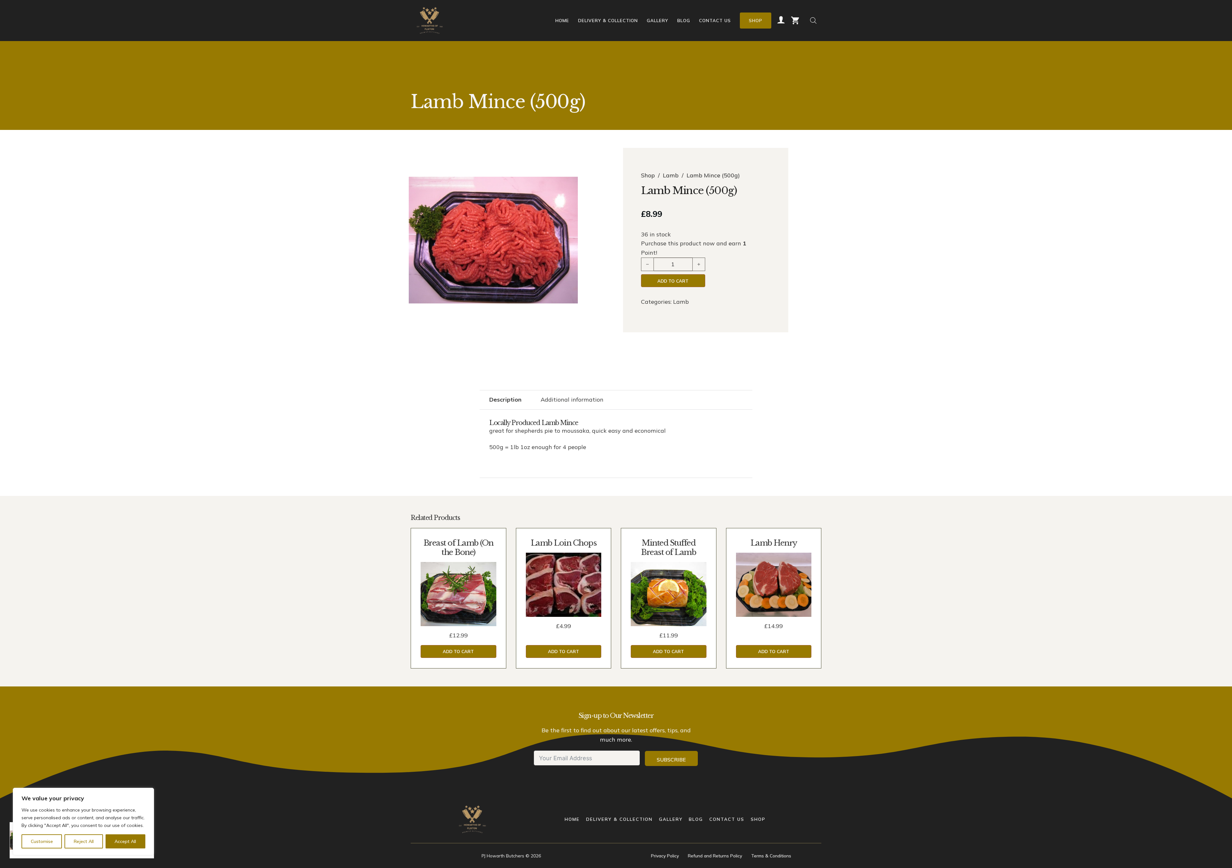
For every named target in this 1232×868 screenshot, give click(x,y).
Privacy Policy (665, 855)
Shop (755, 20)
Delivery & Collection (608, 20)
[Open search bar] (813, 20)
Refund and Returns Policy (715, 855)
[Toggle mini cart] (795, 20)
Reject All (84, 841)
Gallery (657, 20)
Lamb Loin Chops (564, 543)
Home (562, 20)
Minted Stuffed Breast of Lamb (668, 547)
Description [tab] (505, 399)
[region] (83, 821)
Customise (42, 841)
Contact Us (715, 20)
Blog (683, 20)
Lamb (671, 175)
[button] (569, 185)
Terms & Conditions (771, 855)
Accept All (125, 841)
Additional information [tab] (572, 399)
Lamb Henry (773, 543)
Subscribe (671, 759)
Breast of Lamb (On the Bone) (458, 547)
